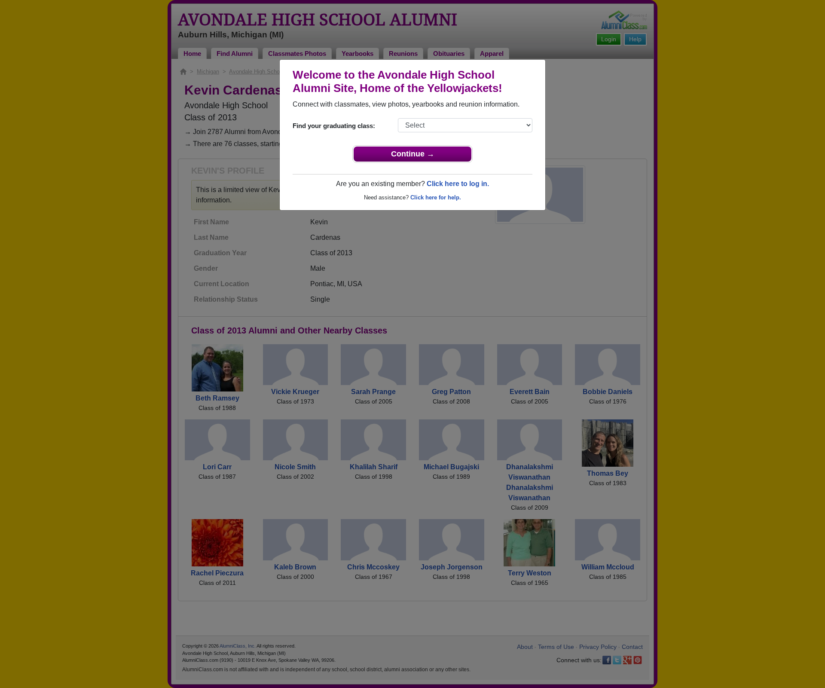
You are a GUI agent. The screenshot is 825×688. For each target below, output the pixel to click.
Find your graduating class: (334, 125)
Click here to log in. (458, 183)
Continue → (412, 154)
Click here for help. (435, 197)
